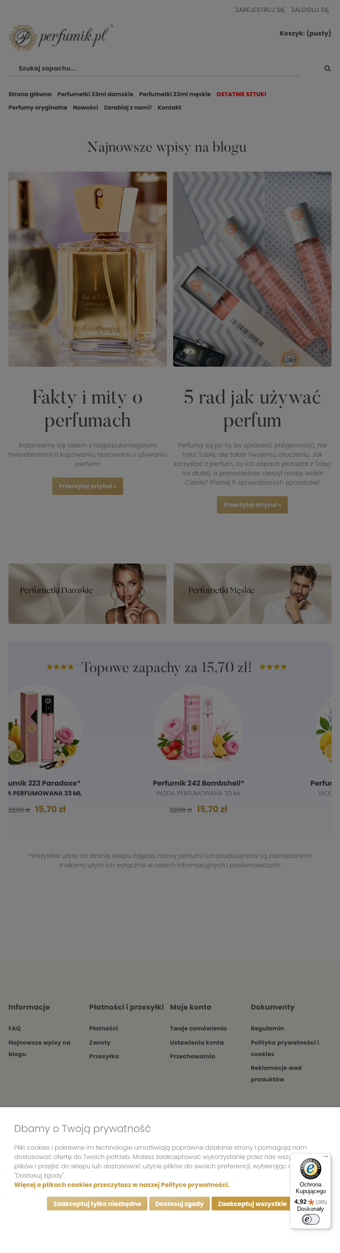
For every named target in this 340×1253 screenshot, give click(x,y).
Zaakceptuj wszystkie (252, 1203)
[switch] (311, 1219)
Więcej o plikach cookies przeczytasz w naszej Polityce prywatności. (121, 1184)
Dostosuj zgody (179, 1203)
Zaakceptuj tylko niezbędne (97, 1203)
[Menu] (326, 1158)
